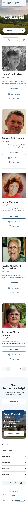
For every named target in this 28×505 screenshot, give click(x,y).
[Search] (17, 40)
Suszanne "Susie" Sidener (11, 333)
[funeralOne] (19, 501)
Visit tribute (14, 88)
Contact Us (14, 401)
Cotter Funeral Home (12, 415)
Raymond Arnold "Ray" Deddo (11, 267)
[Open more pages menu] (22, 30)
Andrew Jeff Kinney (13, 138)
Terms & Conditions (18, 489)
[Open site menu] (4, 3)
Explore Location (14, 433)
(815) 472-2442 (16, 395)
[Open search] (23, 3)
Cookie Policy (8, 489)
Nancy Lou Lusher (12, 74)
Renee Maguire (10, 202)
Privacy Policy (14, 491)
